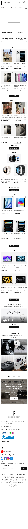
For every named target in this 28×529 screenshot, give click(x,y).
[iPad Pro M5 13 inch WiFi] (7, 226)
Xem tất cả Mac (14, 299)
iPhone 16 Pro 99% (5, 137)
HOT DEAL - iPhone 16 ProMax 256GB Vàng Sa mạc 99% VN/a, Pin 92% (20, 117)
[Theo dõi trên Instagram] (8, 458)
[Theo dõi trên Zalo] (2, 458)
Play (6, 22)
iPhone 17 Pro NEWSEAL (20, 63)
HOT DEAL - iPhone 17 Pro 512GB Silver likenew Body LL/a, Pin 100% (7, 117)
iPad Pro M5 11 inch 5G (19, 233)
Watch (21, 7)
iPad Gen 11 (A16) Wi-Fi (20, 210)
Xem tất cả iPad (14, 245)
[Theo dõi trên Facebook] (5, 458)
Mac (16, 7)
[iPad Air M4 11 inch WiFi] (7, 202)
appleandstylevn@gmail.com (12, 429)
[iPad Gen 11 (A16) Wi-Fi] (20, 202)
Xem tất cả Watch (14, 190)
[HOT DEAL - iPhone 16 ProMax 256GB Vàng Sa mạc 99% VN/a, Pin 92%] (20, 108)
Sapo (17, 486)
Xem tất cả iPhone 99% (14, 149)
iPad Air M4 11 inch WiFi (7, 210)
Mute (21, 22)
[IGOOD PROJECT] (7, 347)
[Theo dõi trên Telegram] (11, 458)
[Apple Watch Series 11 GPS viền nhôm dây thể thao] (20, 170)
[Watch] (14, 158)
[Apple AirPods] (14, 316)
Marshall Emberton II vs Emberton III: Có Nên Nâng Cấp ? (14, 386)
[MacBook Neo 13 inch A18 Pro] (7, 258)
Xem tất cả (14, 327)
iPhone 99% (14, 100)
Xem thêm (4, 321)
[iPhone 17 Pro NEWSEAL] (20, 55)
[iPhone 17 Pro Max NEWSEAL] (7, 55)
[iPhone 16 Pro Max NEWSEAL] (7, 77)
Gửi (24, 468)
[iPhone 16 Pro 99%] (7, 130)
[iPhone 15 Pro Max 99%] (20, 130)
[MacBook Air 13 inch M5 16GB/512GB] (20, 258)
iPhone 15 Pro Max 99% (20, 137)
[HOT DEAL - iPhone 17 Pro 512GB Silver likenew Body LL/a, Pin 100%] (7, 108)
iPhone (2, 7)
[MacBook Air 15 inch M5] (7, 280)
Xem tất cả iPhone (14, 95)
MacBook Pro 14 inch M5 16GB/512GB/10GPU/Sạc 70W (20, 289)
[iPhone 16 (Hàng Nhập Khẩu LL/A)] (20, 77)
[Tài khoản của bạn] (19, 2)
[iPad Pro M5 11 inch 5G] (20, 226)
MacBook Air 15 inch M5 (7, 287)
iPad (11, 7)
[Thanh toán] (3, 433)
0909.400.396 (7, 426)
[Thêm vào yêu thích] (12, 50)
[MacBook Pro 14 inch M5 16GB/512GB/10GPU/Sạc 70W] (20, 280)
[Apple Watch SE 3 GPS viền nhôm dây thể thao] (7, 170)
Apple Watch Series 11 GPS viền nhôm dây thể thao (20, 179)
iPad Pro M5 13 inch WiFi (7, 233)
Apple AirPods (7, 320)
